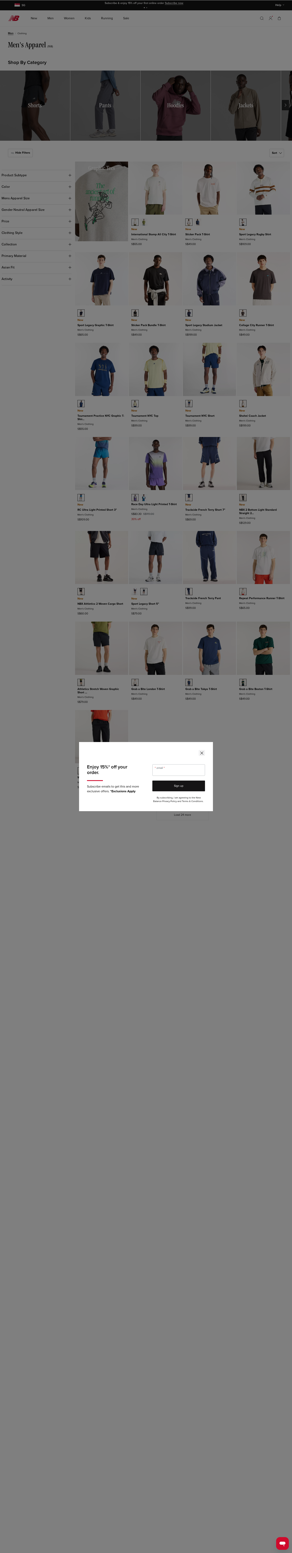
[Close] (202, 753)
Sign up (178, 786)
